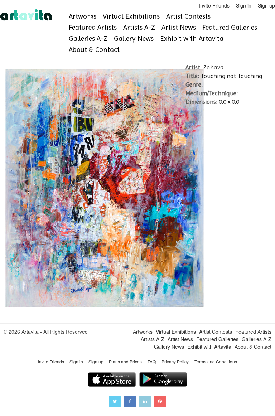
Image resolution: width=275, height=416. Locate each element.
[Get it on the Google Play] (163, 380)
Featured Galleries (229, 27)
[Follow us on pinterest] (160, 402)
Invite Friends (214, 5)
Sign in (243, 5)
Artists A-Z (139, 27)
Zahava (213, 67)
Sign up (266, 5)
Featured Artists (93, 27)
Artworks (82, 16)
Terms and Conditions (215, 361)
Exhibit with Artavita (191, 38)
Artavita (30, 331)
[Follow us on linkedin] (145, 402)
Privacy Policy (175, 361)
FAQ (152, 361)
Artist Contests (188, 16)
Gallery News (134, 38)
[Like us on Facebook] (130, 402)
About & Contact (94, 49)
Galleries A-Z (88, 38)
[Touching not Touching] (105, 311)
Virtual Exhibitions (131, 16)
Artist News (178, 27)
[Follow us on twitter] (115, 402)
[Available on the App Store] (112, 380)
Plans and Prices (125, 361)
